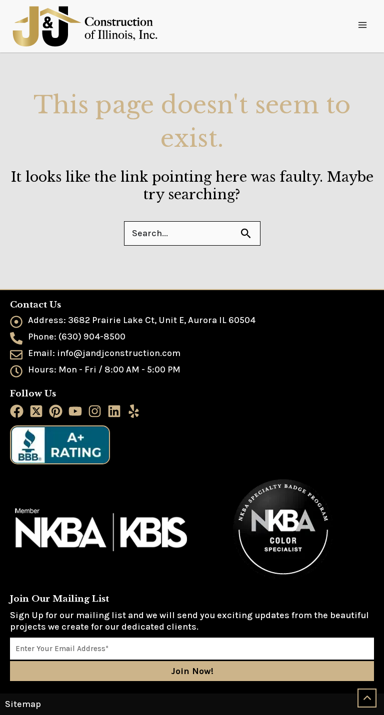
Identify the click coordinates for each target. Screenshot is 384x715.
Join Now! (192, 671)
